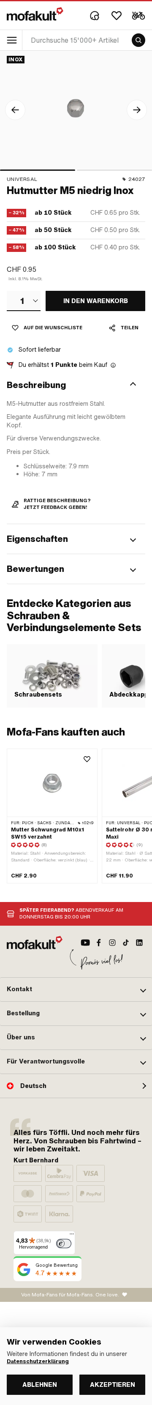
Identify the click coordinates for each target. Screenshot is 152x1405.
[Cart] (138, 15)
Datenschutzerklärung (38, 1361)
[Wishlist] (116, 15)
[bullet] (37, 170)
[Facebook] (99, 943)
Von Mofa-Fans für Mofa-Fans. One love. (70, 1294)
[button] (76, 385)
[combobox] (24, 301)
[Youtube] (85, 943)
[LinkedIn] (139, 943)
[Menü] (72, 1236)
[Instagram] (112, 943)
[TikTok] (126, 943)
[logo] (35, 14)
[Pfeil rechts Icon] (137, 110)
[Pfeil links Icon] (15, 110)
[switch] (63, 1243)
